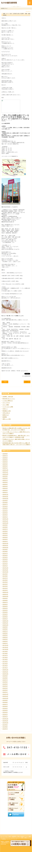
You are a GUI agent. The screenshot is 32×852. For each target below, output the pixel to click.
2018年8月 (5, 629)
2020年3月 (5, 610)
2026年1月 (5, 468)
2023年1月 (5, 541)
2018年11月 (5, 622)
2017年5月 (5, 659)
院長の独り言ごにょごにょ (9, 398)
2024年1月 (5, 516)
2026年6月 (5, 457)
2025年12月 (5, 470)
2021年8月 (5, 576)
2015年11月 (5, 696)
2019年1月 (5, 618)
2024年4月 (5, 510)
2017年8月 (5, 653)
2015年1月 (5, 716)
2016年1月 (5, 692)
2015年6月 (5, 706)
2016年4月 (5, 686)
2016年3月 (5, 688)
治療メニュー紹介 (7, 419)
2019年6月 (5, 614)
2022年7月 (5, 553)
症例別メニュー (24, 836)
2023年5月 (5, 533)
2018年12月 (5, 620)
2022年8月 (5, 551)
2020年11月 (5, 594)
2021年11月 (5, 569)
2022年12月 (5, 543)
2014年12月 (5, 718)
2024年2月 (5, 514)
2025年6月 (5, 482)
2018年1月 (5, 643)
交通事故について (5, 839)
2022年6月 (5, 555)
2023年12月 (5, 519)
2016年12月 (5, 669)
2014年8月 (5, 726)
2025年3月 (5, 488)
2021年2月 (5, 588)
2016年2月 (5, 690)
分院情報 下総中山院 (8, 396)
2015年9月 (5, 700)
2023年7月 (5, 529)
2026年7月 (5, 455)
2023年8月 (5, 527)
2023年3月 (5, 537)
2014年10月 (5, 722)
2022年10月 (5, 547)
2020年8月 (5, 600)
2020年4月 (5, 608)
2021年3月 (5, 586)
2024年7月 (5, 504)
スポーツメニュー (16, 837)
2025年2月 (5, 490)
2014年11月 (5, 720)
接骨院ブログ (6, 415)
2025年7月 (5, 480)
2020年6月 (5, 604)
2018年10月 (5, 625)
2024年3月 (5, 512)
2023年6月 (5, 531)
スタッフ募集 (6, 404)
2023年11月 (5, 521)
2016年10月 (5, 673)
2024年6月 (5, 506)
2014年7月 (5, 728)
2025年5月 (5, 484)
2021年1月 (5, 590)
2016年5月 (5, 684)
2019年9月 (5, 612)
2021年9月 (5, 574)
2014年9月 (5, 724)
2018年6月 (5, 633)
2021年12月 (5, 567)
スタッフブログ (6, 402)
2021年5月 (5, 582)
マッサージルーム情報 (8, 406)
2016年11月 (5, 671)
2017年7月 (5, 655)
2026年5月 (5, 459)
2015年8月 (5, 702)
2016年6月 (5, 682)
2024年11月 (5, 496)
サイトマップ (14, 839)
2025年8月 (5, 478)
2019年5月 (5, 616)
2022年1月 (5, 565)
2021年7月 (5, 578)
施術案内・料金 (16, 836)
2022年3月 (5, 561)
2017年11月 (5, 647)
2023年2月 (5, 539)
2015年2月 (5, 714)
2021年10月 (5, 571)
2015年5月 (5, 708)
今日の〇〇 (5, 408)
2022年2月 (5, 563)
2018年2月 (5, 641)
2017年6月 (5, 657)
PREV (5, 381)
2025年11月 (5, 472)
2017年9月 (5, 651)
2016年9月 (5, 675)
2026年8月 (5, 453)
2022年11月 (5, 545)
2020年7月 (5, 602)
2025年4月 (5, 486)
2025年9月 (5, 476)
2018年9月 (5, 627)
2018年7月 (5, 631)
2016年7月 (5, 680)
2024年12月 (5, 494)
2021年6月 (5, 580)
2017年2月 (5, 665)
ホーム (2, 836)
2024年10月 (5, 498)
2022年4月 (5, 559)
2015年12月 (5, 694)
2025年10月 (5, 474)
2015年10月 (5, 698)
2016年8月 (5, 678)
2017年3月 (5, 663)
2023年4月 (5, 535)
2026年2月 (5, 466)
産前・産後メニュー (26, 837)
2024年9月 (5, 500)
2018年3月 (5, 639)
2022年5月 (5, 557)
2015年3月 (5, 712)
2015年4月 (5, 710)
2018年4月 (5, 637)
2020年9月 (5, 598)
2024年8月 (5, 502)
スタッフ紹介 (8, 836)
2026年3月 (5, 464)
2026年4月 (5, 461)
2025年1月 (5, 492)
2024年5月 (5, 508)
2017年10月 (5, 649)
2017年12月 (5, 645)
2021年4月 (5, 584)
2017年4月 (5, 661)
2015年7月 (5, 704)
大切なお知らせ (6, 412)
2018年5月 (5, 635)
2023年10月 (5, 523)
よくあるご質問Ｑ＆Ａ (8, 400)
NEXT (26, 381)
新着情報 (5, 417)
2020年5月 (5, 606)
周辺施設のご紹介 (7, 410)
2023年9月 (5, 525)
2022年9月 (5, 549)
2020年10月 (5, 596)
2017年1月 (5, 667)
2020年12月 (5, 592)
